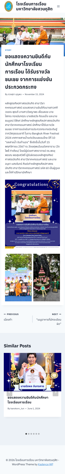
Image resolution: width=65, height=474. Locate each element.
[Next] (55, 392)
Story (8, 50)
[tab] (26, 434)
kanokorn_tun (17, 408)
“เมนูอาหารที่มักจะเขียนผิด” (48, 319)
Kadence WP (45, 464)
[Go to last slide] (9, 392)
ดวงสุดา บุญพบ (15, 94)
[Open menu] (58, 6)
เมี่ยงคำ (11, 317)
